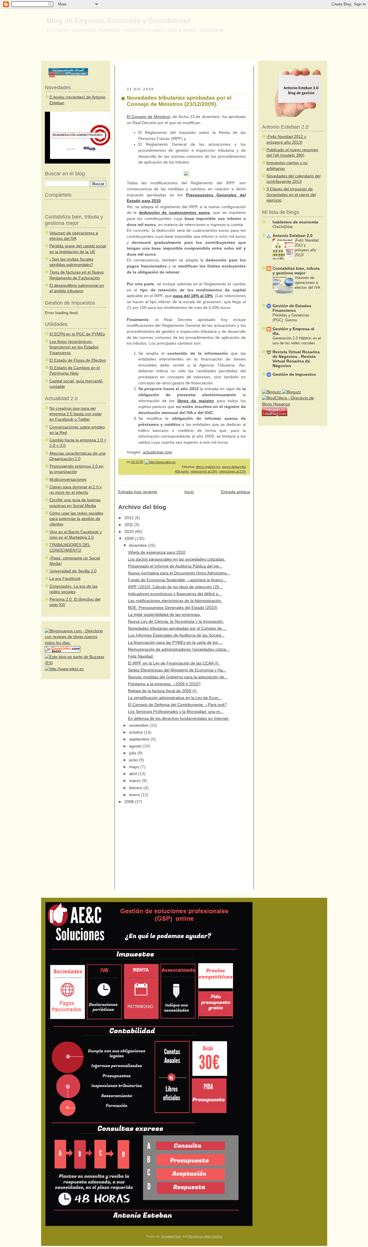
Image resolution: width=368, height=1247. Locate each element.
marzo (135, 781)
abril (133, 774)
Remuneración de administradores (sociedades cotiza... (178, 649)
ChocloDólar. (283, 227)
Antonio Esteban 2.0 (293, 236)
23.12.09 (137, 462)
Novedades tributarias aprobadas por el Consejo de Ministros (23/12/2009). (179, 101)
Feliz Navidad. (141, 656)
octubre (136, 732)
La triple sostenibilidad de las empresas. (164, 614)
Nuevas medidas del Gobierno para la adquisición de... (178, 677)
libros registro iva (208, 466)
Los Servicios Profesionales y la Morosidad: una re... (175, 711)
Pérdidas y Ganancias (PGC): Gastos (291, 317)
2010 (129, 531)
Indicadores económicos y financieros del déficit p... (175, 594)
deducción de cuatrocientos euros (174, 212)
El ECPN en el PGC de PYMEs (77, 334)
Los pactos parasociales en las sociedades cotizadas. (176, 559)
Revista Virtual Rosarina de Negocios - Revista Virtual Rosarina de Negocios (296, 359)
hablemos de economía (295, 222)
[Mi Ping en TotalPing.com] (274, 415)
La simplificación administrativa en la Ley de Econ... (175, 698)
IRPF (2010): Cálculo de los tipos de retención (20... (175, 587)
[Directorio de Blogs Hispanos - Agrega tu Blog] (292, 404)
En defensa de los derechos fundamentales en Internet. (178, 718)
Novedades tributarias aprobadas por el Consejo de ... (177, 628)
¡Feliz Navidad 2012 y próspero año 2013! (307, 247)
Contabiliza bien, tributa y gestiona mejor (296, 270)
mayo (134, 767)
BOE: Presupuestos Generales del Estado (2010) (172, 608)
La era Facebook (64, 578)
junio (134, 760)
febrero (136, 788)
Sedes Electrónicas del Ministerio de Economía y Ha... (177, 670)
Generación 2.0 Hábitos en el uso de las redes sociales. (297, 340)
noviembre (139, 725)
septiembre (140, 739)
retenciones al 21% (232, 471)
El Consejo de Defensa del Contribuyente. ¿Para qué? (177, 705)
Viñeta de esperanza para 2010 (156, 552)
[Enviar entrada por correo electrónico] (245, 462)
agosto (136, 746)
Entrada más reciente (137, 492)
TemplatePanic (171, 1236)
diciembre (138, 545)
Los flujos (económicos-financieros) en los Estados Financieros (74, 347)
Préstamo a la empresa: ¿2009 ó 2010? (164, 684)
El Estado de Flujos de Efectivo (77, 360)
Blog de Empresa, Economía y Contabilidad (118, 20)
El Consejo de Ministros (148, 117)
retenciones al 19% (204, 471)
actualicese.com (157, 452)
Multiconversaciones (68, 479)
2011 (129, 525)
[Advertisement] (185, 74)
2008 (129, 802)
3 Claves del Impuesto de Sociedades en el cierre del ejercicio (291, 194)
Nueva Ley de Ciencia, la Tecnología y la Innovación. (176, 621)
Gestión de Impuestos (294, 374)
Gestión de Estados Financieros (292, 308)
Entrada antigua (235, 492)
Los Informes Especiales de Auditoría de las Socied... (176, 635)
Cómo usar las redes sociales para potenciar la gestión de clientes (76, 519)
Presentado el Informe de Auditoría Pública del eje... (175, 566)
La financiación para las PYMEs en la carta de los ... (175, 642)
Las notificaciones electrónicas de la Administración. (175, 601)
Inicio (189, 492)
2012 (129, 518)
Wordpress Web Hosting (205, 1236)
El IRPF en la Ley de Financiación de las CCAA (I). (174, 663)
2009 (129, 538)
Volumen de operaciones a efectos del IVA (307, 283)
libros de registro (195, 401)
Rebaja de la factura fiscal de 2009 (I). (163, 691)
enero (135, 795)
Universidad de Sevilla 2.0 (73, 571)
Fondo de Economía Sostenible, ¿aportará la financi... (177, 580)
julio (133, 753)
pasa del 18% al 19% (193, 296)
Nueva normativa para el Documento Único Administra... (179, 573)
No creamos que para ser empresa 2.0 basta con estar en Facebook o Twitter (75, 414)
